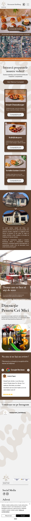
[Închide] (29, 505)
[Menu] (28, 4)
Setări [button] (15, 518)
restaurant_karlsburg (17, 413)
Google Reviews (18, 370)
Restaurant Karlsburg (14, 4)
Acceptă (23, 515)
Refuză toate (8, 515)
